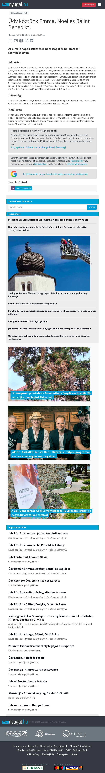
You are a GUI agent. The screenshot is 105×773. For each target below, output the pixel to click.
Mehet (92, 207)
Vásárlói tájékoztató (53, 750)
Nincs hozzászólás (23, 188)
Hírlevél (74, 754)
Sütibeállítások (80, 750)
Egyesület (33, 746)
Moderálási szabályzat (80, 746)
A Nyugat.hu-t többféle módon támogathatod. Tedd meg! (38, 147)
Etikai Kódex (46, 746)
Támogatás (88, 4)
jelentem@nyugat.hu (77, 164)
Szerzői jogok (60, 746)
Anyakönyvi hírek (20, 13)
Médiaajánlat (48, 754)
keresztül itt (76, 160)
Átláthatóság (33, 754)
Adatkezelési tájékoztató (29, 750)
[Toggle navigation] (100, 4)
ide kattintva (40, 164)
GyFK (68, 750)
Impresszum (20, 746)
